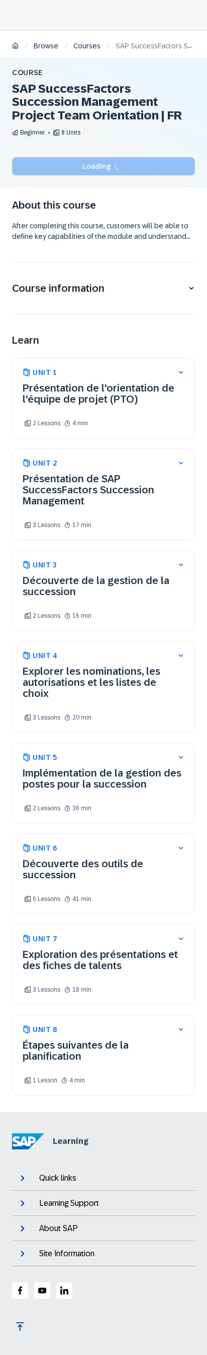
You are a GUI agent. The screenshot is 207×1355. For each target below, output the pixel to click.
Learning (70, 1141)
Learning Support (69, 1203)
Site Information (66, 1253)
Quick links (57, 1178)
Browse (46, 46)
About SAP (58, 1228)
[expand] (180, 372)
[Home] (15, 46)
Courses (86, 46)
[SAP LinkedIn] (64, 1290)
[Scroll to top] (20, 1327)
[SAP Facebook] (20, 1290)
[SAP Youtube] (42, 1290)
